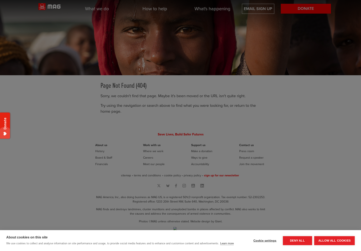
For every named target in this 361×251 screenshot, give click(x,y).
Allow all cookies (334, 240)
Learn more (227, 243)
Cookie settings (265, 240)
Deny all (297, 240)
